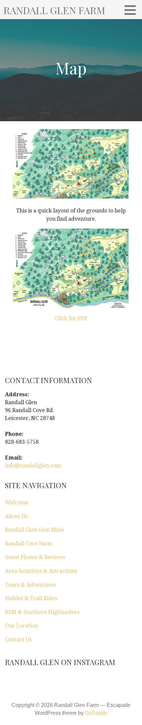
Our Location (21, 626)
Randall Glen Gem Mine (34, 530)
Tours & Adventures (30, 585)
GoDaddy (96, 713)
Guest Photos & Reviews (35, 557)
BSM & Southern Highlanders (42, 612)
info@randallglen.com (33, 465)
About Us (16, 516)
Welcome (16, 502)
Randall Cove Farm (28, 544)
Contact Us (18, 639)
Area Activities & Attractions (41, 571)
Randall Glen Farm (54, 10)
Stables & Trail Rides (31, 598)
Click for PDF (71, 318)
